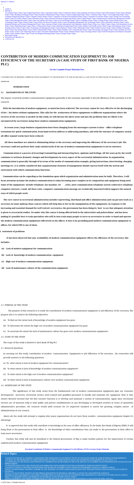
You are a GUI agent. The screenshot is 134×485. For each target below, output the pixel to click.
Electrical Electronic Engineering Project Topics (65, 18)
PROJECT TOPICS (7, 2)
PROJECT (8, 11)
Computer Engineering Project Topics (17, 16)
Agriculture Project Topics (54, 13)
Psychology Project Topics (23, 30)
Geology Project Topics (106, 20)
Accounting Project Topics (14, 13)
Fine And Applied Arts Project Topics (45, 20)
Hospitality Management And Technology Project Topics (86, 22)
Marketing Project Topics (23, 26)
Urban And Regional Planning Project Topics (45, 33)
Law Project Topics (104, 24)
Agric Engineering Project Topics (34, 13)
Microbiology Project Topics (121, 26)
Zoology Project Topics (68, 33)
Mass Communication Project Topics (44, 26)
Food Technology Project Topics (69, 20)
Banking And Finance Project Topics (93, 13)
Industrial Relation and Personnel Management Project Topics (25, 24)
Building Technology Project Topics (27, 15)
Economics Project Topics (23, 18)
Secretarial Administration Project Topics (55, 32)
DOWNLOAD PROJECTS (14, 37)
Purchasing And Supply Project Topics (105, 30)
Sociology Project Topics (93, 32)
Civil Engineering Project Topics (118, 15)
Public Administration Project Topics (45, 30)
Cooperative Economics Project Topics (100, 16)
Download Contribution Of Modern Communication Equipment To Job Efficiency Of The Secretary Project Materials (67, 449)
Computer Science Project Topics (41, 16)
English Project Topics (88, 18)
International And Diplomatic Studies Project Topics (80, 24)
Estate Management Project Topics (21, 20)
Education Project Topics (40, 18)
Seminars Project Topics (77, 32)
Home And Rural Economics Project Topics (52, 22)
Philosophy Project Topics (86, 28)
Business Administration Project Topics (52, 15)
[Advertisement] (67, 286)
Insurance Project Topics (54, 24)
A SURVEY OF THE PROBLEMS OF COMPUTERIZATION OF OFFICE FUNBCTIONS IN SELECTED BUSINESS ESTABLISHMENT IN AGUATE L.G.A (61, 460)
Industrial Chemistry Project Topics (117, 22)
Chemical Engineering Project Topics (77, 15)
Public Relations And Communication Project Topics (74, 30)
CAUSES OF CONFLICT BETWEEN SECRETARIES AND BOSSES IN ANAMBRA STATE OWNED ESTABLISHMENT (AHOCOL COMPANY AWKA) (60, 467)
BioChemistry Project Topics (115, 13)
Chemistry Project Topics (98, 15)
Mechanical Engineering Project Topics (70, 26)
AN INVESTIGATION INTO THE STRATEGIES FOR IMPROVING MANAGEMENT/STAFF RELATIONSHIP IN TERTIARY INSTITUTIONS (56, 465)
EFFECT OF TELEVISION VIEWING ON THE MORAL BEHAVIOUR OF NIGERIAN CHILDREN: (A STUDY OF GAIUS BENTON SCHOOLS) (57, 473)
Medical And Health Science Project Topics (97, 26)
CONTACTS (9, 39)
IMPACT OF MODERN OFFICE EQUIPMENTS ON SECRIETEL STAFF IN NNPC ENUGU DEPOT (41, 477)
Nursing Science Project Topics (15, 28)
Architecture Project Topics (72, 13)
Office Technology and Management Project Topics (43, 28)
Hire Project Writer (11, 35)
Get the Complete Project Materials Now (67, 69)
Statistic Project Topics (22, 33)
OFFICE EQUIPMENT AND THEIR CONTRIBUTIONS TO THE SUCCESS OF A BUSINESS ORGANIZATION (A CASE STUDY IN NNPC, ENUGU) (59, 479)
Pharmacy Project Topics (69, 28)
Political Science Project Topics (105, 28)
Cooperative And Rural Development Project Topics (70, 16)
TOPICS (8, 9)
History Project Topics (30, 22)
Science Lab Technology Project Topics (28, 32)
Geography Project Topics (89, 20)
